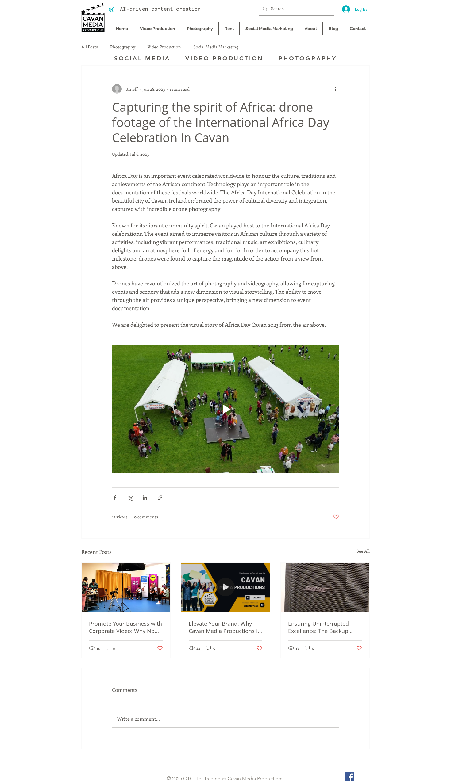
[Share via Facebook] (115, 498)
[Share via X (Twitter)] (130, 498)
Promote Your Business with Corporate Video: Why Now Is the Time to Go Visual (125, 627)
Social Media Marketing (215, 47)
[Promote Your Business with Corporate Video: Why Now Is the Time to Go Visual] (126, 587)
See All (363, 551)
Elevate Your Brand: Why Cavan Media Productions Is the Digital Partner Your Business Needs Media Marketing (224, 627)
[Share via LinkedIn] (145, 498)
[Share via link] (160, 498)
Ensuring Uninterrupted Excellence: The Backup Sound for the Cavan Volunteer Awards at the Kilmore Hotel (319, 627)
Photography (122, 47)
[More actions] (335, 89)
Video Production (164, 47)
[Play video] (225, 409)
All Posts (89, 47)
